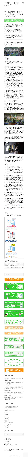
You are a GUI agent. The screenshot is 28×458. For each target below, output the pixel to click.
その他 (5, 421)
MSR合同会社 (12, 3)
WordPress (6, 420)
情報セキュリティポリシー (11, 444)
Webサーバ (6, 418)
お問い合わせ (8, 443)
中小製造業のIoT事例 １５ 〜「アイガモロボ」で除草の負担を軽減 (14, 264)
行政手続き (6, 425)
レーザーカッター (8, 424)
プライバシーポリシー (10, 445)
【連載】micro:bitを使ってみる (11, 406)
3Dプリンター (7, 409)
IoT (5, 413)
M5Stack (6, 414)
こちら (19, 205)
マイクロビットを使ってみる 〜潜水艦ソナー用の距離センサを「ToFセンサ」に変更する (13, 388)
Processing (6, 417)
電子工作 (6, 427)
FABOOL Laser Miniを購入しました (15, 267)
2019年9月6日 (12, 260)
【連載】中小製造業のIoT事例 (11, 261)
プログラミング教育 (8, 422)
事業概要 (7, 441)
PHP (5, 415)
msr (7, 260)
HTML (5, 412)
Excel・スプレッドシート (9, 410)
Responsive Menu (23, 3)
